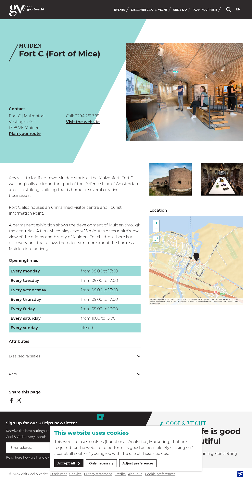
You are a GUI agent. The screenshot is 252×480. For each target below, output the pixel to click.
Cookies (75, 474)
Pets (13, 374)
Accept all (66, 463)
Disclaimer (58, 474)
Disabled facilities (24, 356)
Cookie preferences (160, 474)
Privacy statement (98, 474)
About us (135, 474)
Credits (120, 474)
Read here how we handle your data (34, 457)
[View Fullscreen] (156, 239)
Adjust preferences (137, 463)
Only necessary (101, 463)
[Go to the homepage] (26, 10)
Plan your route (25, 133)
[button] (196, 256)
